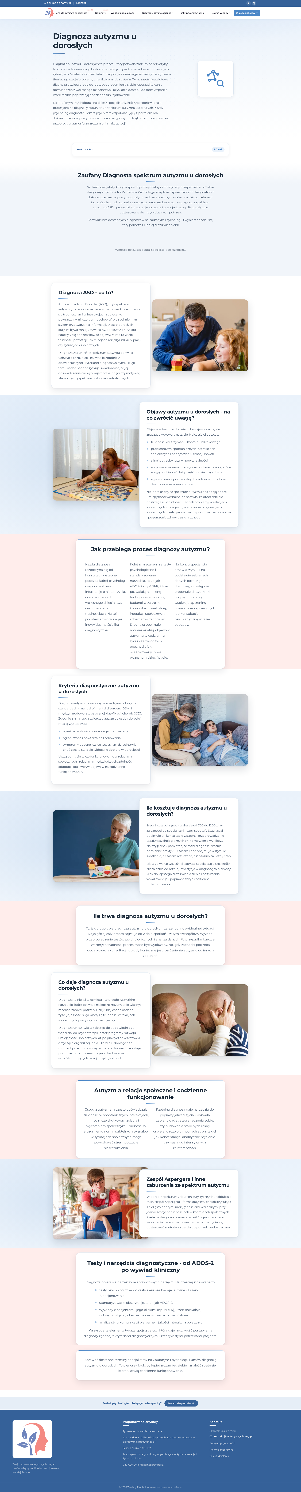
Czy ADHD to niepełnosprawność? (143, 1464)
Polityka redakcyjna (221, 1449)
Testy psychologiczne (191, 12)
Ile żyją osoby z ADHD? (137, 1448)
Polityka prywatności (222, 1443)
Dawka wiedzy (220, 12)
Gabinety (101, 12)
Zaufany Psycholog (138, 1487)
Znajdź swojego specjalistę (74, 12)
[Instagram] (254, 3)
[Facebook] (248, 3)
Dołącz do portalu (59, 3)
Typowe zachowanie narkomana (142, 1431)
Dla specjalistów (245, 12)
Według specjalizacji (122, 12)
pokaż (218, 149)
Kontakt (81, 3)
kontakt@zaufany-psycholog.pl (233, 1436)
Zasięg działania (219, 1456)
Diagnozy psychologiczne (156, 12)
